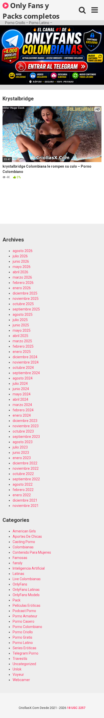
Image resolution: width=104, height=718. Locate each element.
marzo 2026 (22, 277)
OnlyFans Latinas (26, 590)
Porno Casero (23, 621)
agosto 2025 (23, 314)
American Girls (24, 531)
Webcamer (21, 680)
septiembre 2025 (26, 309)
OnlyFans (20, 584)
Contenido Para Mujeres (32, 552)
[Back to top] (94, 708)
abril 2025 (20, 336)
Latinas (18, 574)
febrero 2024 (23, 410)
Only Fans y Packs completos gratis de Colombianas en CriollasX (31, 10)
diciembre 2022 (25, 463)
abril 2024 (20, 399)
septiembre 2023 (26, 437)
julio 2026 (20, 256)
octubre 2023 (23, 431)
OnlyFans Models (26, 595)
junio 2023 (21, 453)
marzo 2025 (22, 341)
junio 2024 (21, 389)
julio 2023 (20, 447)
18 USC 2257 (76, 708)
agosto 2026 (23, 251)
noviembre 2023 (26, 426)
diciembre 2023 (25, 421)
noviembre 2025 (26, 299)
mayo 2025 (22, 330)
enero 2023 (22, 458)
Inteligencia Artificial (29, 568)
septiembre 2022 (26, 479)
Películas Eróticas (26, 605)
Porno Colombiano (27, 627)
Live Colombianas (27, 579)
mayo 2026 (22, 267)
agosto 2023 (23, 442)
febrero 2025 (23, 346)
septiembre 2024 (26, 373)
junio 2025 (21, 325)
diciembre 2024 (25, 357)
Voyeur (18, 674)
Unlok (17, 669)
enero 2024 (22, 415)
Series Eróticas (24, 648)
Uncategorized (24, 664)
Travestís (20, 659)
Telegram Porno (25, 653)
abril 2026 (20, 272)
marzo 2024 (22, 405)
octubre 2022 (23, 474)
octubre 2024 (23, 368)
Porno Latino (23, 643)
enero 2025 (22, 352)
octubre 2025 (23, 304)
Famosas (20, 558)
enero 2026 (22, 288)
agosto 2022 (23, 484)
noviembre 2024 (26, 362)
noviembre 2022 (26, 468)
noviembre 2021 (26, 506)
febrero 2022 (23, 490)
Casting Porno (24, 542)
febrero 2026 (23, 283)
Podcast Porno (24, 611)
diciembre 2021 (25, 500)
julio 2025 (20, 320)
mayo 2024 (22, 394)
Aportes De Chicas (27, 536)
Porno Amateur (25, 616)
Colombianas (23, 547)
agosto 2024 (23, 378)
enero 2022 (22, 495)
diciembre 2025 (25, 293)
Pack (16, 600)
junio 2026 (21, 261)
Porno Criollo (23, 632)
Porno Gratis (22, 637)
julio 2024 (20, 384)
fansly (17, 563)
